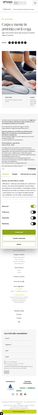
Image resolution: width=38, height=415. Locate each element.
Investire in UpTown (19, 276)
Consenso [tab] (5, 174)
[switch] (33, 212)
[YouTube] (25, 394)
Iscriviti (6, 372)
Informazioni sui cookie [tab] (28, 174)
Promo (16, 3)
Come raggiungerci (19, 286)
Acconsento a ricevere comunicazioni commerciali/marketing (15, 364)
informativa (14, 361)
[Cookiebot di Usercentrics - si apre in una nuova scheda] (28, 169)
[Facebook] (17, 394)
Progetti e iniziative (19, 254)
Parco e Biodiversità (19, 250)
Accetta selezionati (19, 238)
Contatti (19, 318)
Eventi (19, 272)
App (19, 321)
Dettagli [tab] (14, 174)
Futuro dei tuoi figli (19, 281)
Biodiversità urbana (19, 257)
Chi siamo (19, 314)
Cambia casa (22, 3)
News (19, 270)
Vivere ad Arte (19, 259)
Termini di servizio (16, 368)
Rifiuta (19, 244)
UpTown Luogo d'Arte (19, 261)
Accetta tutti (19, 232)
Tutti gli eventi (7, 9)
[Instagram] (13, 394)
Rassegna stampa (19, 311)
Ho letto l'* (11, 361)
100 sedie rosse (19, 263)
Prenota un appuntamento (19, 411)
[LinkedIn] (21, 394)
